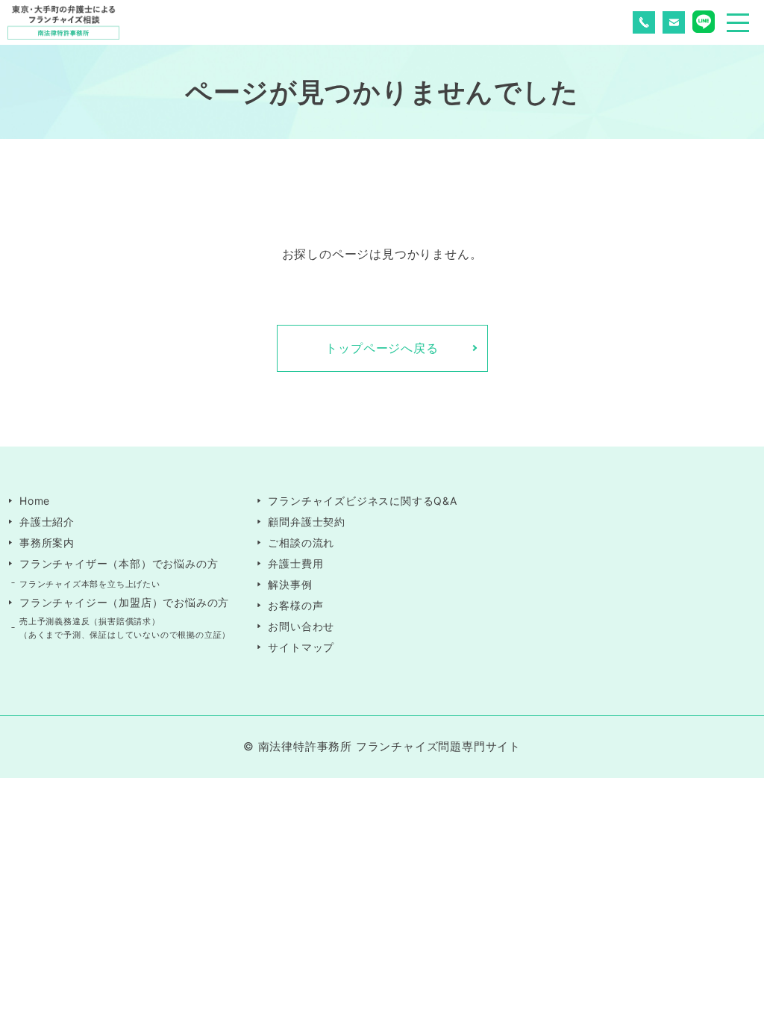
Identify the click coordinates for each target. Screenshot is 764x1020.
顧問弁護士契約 (306, 521)
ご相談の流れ (301, 542)
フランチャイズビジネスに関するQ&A (362, 500)
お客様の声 (295, 605)
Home (34, 500)
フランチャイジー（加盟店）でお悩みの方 (124, 602)
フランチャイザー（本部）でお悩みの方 (118, 563)
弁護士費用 (295, 563)
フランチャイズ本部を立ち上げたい (89, 584)
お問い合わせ (301, 626)
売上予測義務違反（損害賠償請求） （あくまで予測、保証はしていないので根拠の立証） (125, 628)
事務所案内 (47, 542)
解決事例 (290, 584)
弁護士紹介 (47, 521)
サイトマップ (301, 647)
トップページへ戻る (381, 347)
